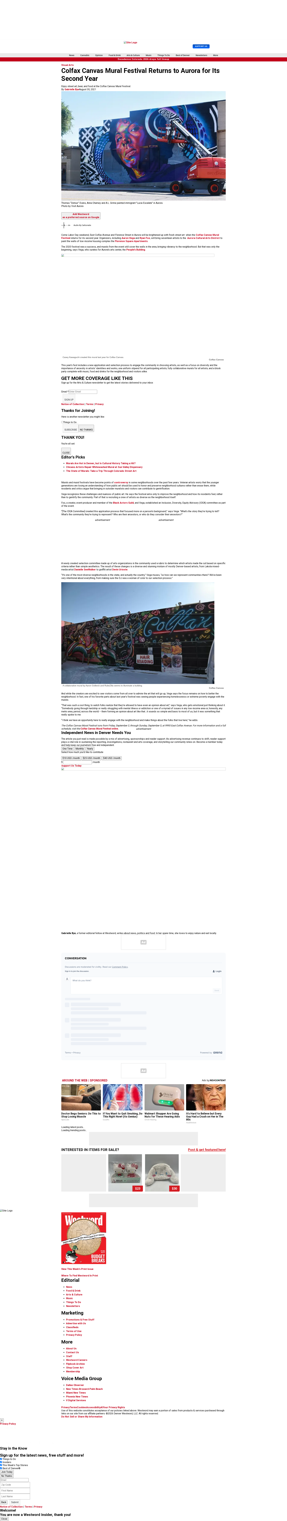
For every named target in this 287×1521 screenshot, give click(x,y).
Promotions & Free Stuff (80, 1319)
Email (65, 391)
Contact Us (72, 1352)
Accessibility (93, 1407)
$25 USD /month (91, 758)
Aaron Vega (128, 238)
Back (3, 1502)
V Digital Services (76, 1400)
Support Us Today (71, 765)
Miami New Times (76, 1392)
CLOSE (66, 452)
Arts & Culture (133, 55)
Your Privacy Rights (114, 1407)
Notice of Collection (72, 404)
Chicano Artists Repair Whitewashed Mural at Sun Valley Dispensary (104, 467)
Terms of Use (73, 1331)
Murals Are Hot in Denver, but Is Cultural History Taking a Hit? (101, 463)
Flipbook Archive (75, 1363)
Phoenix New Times (77, 1396)
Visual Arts (67, 65)
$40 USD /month (111, 758)
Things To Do (163, 55)
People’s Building (135, 249)
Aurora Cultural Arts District (203, 238)
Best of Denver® (11, 1468)
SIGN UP (69, 399)
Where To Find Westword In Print (79, 1275)
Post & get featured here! (207, 1150)
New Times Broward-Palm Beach (84, 1389)
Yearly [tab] (90, 748)
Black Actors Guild (123, 502)
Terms (89, 404)
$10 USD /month (71, 758)
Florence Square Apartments (131, 241)
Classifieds (72, 1327)
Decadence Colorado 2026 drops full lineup (143, 59)
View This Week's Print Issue (77, 1269)
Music (148, 55)
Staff (69, 1356)
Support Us (201, 46)
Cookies (81, 1407)
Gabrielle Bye (72, 89)
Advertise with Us (76, 1323)
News (71, 55)
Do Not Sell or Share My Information (81, 1416)
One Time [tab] (67, 748)
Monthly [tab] (79, 748)
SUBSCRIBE (70, 429)
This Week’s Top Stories (15, 1465)
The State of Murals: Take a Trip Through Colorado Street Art (101, 471)
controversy (121, 482)
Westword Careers (76, 1360)
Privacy (99, 404)
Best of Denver (183, 55)
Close (4, 1518)
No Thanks (6, 1476)
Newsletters (201, 55)
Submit (15, 1502)
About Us (71, 1348)
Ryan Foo (145, 238)
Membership (73, 1371)
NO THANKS (86, 429)
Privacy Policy (74, 1335)
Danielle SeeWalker (85, 569)
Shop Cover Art (75, 1367)
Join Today (7, 1472)
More (215, 55)
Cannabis (84, 55)
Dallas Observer (75, 1385)
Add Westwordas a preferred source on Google (80, 216)
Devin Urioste (120, 569)
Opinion (99, 55)
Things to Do (9, 1459)
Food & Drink (115, 55)
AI (102, 1407)
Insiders (7, 1462)
